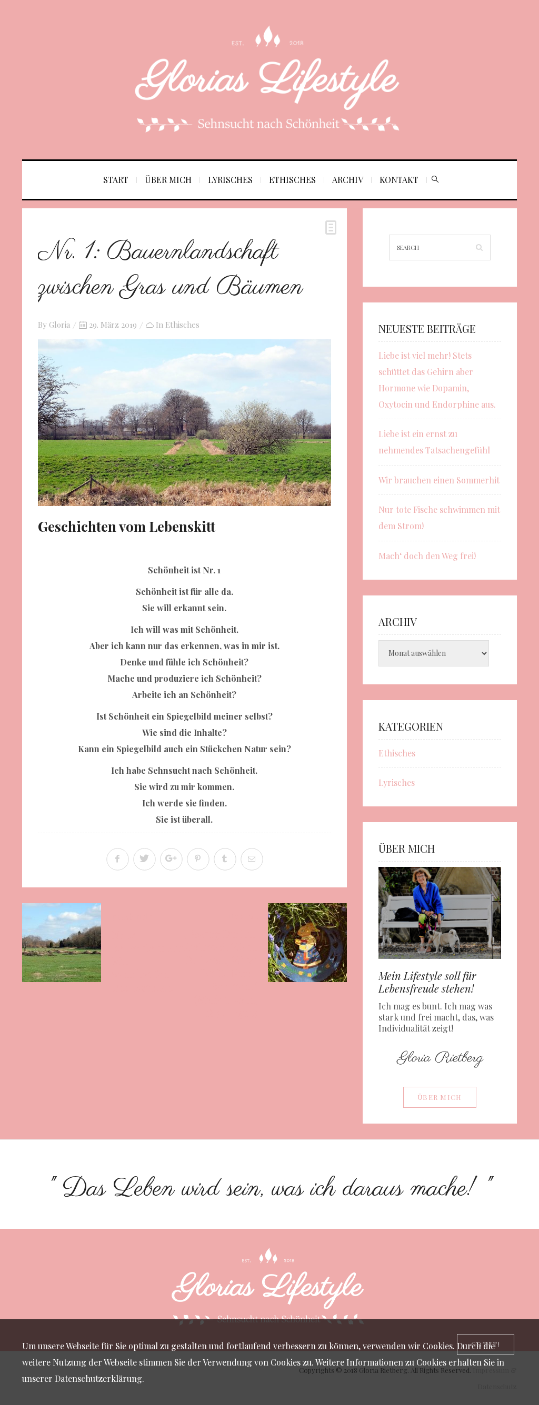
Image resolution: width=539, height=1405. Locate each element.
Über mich (168, 179)
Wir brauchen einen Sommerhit (439, 480)
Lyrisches (230, 179)
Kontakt (399, 179)
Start (115, 179)
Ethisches (292, 179)
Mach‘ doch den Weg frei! (427, 555)
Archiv (347, 179)
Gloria (59, 324)
